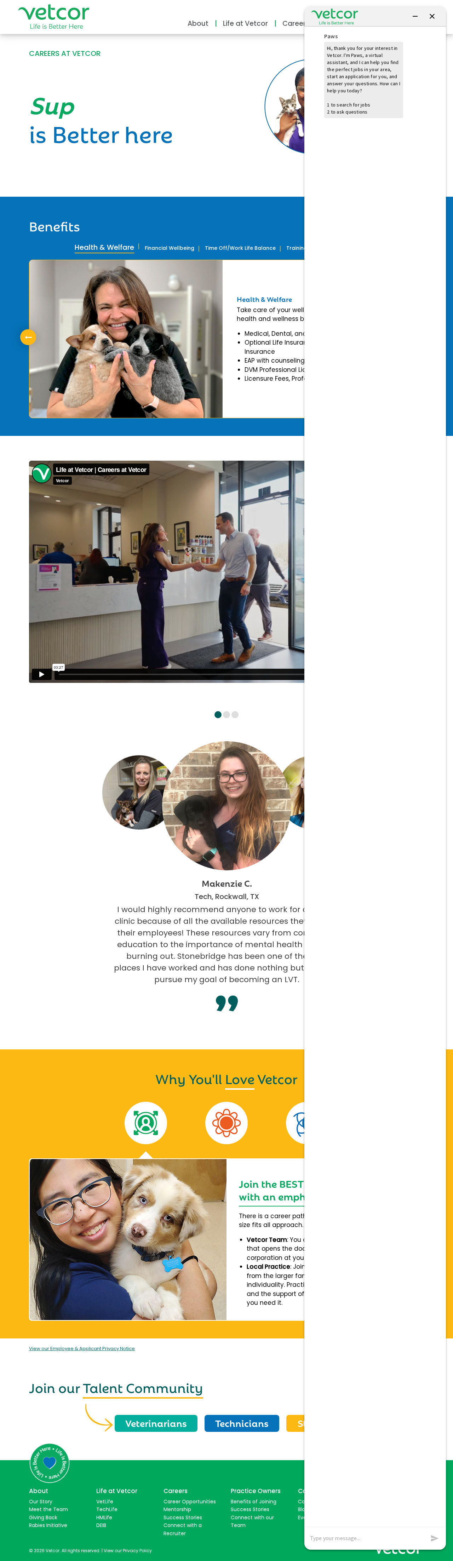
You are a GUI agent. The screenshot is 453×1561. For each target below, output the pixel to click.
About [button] (198, 23)
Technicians (242, 1422)
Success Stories (183, 1517)
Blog (303, 1509)
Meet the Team (48, 1509)
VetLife (104, 1501)
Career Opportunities (190, 1501)
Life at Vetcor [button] (245, 23)
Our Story (40, 1501)
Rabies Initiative (48, 1525)
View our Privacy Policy (128, 1551)
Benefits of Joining (253, 1501)
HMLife (104, 1517)
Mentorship (177, 1509)
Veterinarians (156, 1422)
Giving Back (43, 1517)
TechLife (106, 1509)
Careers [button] (295, 23)
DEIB (101, 1525)
